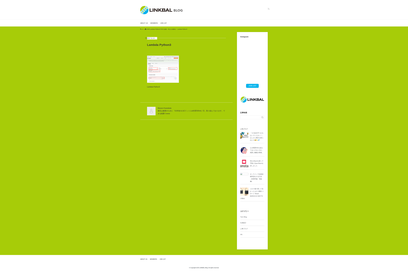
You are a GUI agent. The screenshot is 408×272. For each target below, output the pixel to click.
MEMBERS (154, 23)
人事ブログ (244, 229)
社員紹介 (243, 223)
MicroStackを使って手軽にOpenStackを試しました (256, 163)
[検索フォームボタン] (262, 117)
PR (241, 234)
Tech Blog (243, 217)
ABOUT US (144, 23)
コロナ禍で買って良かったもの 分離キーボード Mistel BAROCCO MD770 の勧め (252, 193)
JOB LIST (163, 23)
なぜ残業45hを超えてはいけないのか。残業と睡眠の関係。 (256, 150)
